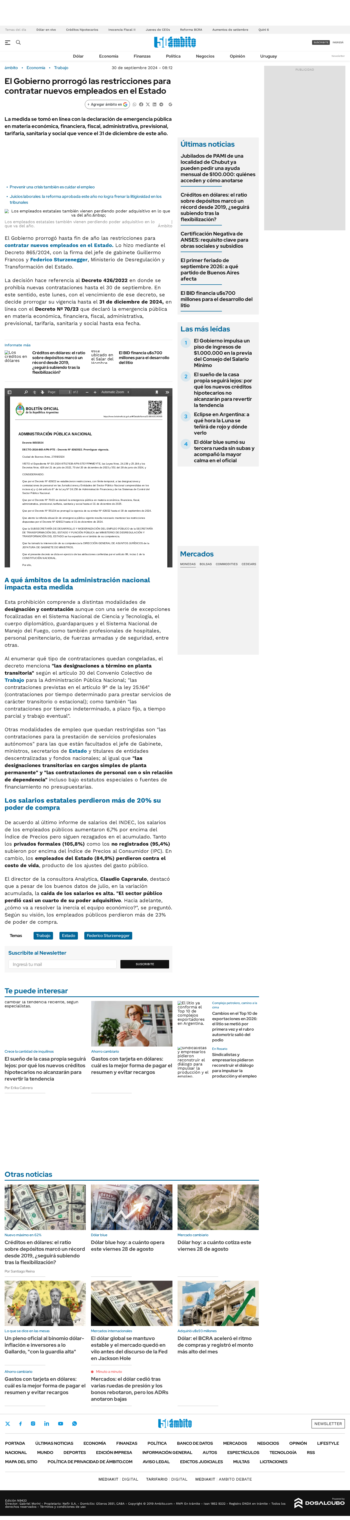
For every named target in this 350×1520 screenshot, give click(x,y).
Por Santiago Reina (20, 1271)
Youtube (60, 1424)
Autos (210, 1452)
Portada (15, 1443)
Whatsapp (74, 1423)
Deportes (75, 1452)
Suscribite (145, 964)
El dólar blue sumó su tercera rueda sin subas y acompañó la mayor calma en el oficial (224, 451)
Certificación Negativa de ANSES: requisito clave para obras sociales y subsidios (214, 239)
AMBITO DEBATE (223, 1479)
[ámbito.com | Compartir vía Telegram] (161, 104)
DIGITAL (118, 1479)
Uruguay (268, 56)
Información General (167, 1452)
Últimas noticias (54, 1443)
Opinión (237, 56)
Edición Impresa (114, 1452)
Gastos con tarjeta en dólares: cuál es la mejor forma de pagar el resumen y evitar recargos (131, 1065)
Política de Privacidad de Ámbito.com (90, 1461)
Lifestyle (328, 1443)
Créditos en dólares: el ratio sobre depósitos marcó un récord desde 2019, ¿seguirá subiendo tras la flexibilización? (58, 362)
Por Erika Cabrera (19, 1087)
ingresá (338, 42)
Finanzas (142, 56)
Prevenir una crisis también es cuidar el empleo (52, 187)
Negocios (205, 56)
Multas (241, 1461)
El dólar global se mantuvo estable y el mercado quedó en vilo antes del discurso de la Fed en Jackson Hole (129, 1348)
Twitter (7, 1424)
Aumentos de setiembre (230, 29)
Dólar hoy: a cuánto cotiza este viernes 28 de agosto (214, 1245)
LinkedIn (46, 1423)
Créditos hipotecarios (82, 29)
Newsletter (338, 56)
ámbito (11, 68)
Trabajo (61, 68)
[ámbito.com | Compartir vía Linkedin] (154, 104)
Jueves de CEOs (158, 29)
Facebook (20, 1423)
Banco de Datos (195, 1443)
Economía (108, 56)
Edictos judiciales (201, 1461)
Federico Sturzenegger (108, 935)
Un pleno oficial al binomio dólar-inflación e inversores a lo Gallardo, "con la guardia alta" (44, 1345)
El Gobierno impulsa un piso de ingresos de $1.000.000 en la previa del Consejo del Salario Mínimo (223, 353)
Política (173, 56)
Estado (78, 751)
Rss (311, 1452)
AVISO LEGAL (156, 1461)
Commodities (227, 564)
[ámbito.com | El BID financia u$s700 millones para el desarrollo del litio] (103, 357)
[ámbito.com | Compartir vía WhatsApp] (134, 104)
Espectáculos (243, 1452)
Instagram (33, 1423)
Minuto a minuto (109, 1371)
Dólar (78, 56)
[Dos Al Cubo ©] (319, 1503)
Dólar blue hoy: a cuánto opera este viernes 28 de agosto (127, 1245)
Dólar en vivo (46, 29)
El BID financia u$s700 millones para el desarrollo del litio (144, 357)
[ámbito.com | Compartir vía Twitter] (148, 104)
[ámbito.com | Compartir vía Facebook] (141, 104)
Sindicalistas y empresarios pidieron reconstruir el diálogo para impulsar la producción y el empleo (234, 1065)
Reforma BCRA (191, 29)
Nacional (16, 1452)
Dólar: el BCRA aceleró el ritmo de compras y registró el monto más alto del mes (215, 1345)
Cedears (249, 564)
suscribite (321, 42)
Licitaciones (273, 1461)
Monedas (188, 564)
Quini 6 (264, 29)
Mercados (235, 1443)
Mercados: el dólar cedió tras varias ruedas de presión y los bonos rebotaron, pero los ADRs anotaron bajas (129, 1389)
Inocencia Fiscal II (122, 29)
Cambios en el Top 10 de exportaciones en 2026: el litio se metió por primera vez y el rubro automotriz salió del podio (234, 1027)
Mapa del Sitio (21, 1461)
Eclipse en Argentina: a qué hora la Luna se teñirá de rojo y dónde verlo (221, 423)
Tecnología (283, 1452)
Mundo (45, 1452)
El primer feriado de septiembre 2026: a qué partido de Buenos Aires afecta (210, 269)
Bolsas (206, 564)
